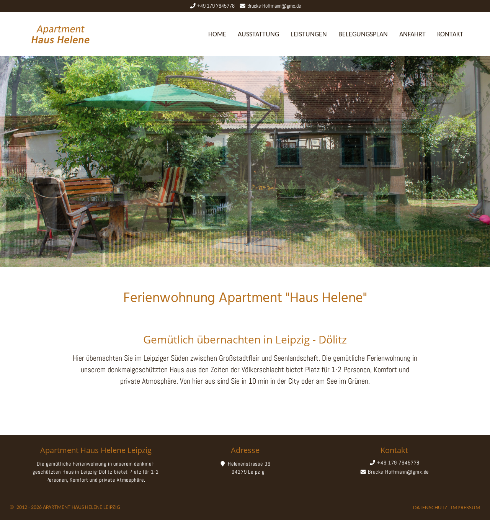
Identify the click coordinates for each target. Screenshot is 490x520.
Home (217, 34)
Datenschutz (430, 508)
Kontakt (450, 34)
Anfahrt (412, 34)
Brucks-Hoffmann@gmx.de (274, 5)
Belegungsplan (363, 34)
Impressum (465, 508)
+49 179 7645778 (216, 5)
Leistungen (309, 34)
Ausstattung (258, 34)
